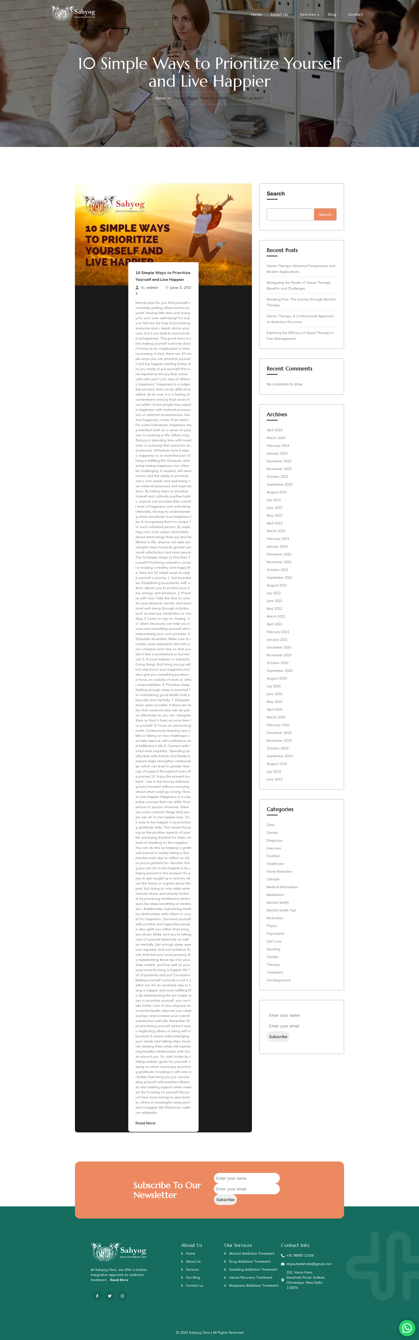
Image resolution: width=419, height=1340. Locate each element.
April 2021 (274, 624)
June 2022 (274, 601)
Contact (355, 14)
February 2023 (278, 538)
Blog (332, 14)
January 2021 (277, 639)
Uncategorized (278, 980)
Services (308, 14)
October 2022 (277, 570)
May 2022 (274, 608)
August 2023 (277, 492)
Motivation (275, 918)
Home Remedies (279, 871)
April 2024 (274, 430)
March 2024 (276, 438)
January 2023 (277, 546)
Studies (273, 957)
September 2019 (279, 756)
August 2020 (277, 678)
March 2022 (276, 616)
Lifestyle (273, 879)
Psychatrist (275, 933)
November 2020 (279, 655)
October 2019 (277, 748)
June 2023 (274, 507)
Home (256, 14)
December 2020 (279, 647)
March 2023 (276, 531)
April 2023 (274, 523)
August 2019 (277, 764)
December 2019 (279, 733)
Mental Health (278, 902)
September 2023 (279, 484)
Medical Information (282, 887)
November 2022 (279, 562)
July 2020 (274, 686)
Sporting (273, 949)
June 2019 (274, 779)
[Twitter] (109, 1296)
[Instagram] (122, 1296)
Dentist (272, 832)
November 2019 (279, 740)
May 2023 (274, 515)
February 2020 (278, 725)
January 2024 (277, 453)
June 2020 (274, 694)
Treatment (275, 972)
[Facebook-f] (97, 1296)
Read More (145, 1123)
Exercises (274, 848)
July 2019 (274, 771)
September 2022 (279, 577)
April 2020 (274, 709)
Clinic (271, 825)
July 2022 (274, 593)
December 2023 (279, 461)
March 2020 (276, 717)
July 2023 (274, 500)
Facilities (273, 856)
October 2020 (277, 663)
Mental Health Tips (281, 910)
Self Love (274, 941)
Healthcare (275, 863)
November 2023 (279, 469)
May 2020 (274, 701)
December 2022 (279, 554)
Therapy (273, 964)
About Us (279, 14)
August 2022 (277, 585)
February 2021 (278, 632)
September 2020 (279, 670)
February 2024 (278, 445)
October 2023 (277, 476)
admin (152, 287)
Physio (272, 926)
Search (276, 193)
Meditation (275, 895)
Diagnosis (274, 840)
